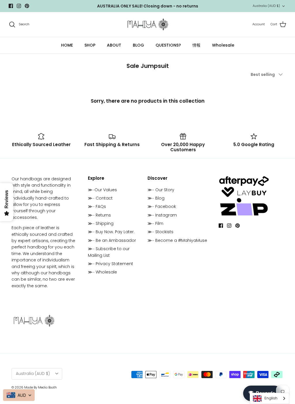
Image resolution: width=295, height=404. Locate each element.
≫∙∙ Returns (99, 215)
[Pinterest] (27, 6)
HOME (67, 45)
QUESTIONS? (168, 45)
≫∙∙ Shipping (101, 223)
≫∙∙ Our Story (161, 190)
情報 (196, 45)
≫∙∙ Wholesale (102, 272)
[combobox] (269, 398)
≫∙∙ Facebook (162, 206)
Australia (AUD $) (266, 5)
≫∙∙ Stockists (160, 232)
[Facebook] (11, 6)
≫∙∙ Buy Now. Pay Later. (111, 232)
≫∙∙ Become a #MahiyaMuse (177, 240)
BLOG (138, 45)
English (270, 398)
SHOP (89, 45)
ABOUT (114, 45)
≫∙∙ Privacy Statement (110, 264)
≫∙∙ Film (155, 223)
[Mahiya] (147, 24)
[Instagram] (19, 6)
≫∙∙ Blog (156, 198)
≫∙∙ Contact (100, 198)
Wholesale (223, 45)
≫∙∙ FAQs (97, 206)
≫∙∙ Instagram (162, 215)
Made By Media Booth (40, 387)
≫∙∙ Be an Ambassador (112, 240)
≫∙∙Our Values (102, 190)
